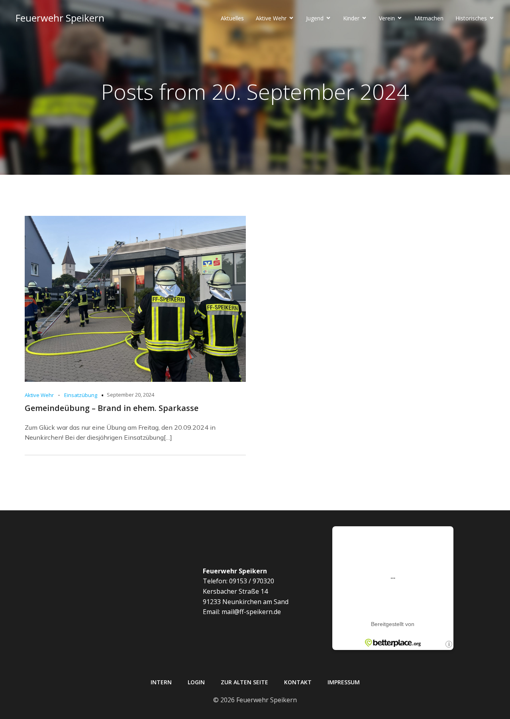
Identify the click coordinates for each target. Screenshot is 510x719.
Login (196, 682)
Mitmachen (428, 18)
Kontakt (298, 682)
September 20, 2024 (130, 394)
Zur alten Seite (244, 682)
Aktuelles (232, 18)
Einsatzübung (80, 395)
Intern (161, 682)
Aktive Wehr (39, 395)
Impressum (344, 682)
